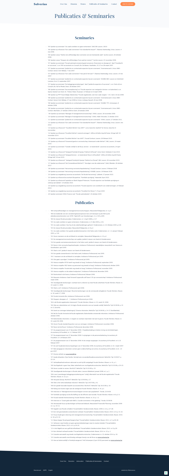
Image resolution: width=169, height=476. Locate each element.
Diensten (74, 4)
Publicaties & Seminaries (98, 4)
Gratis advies (128, 4)
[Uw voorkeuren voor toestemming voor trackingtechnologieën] (166, 473)
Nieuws (83, 4)
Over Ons (63, 4)
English (51, 470)
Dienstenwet (37, 470)
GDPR (44, 470)
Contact (114, 4)
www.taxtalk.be (71, 354)
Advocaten (80, 461)
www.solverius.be (103, 437)
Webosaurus (131, 470)
